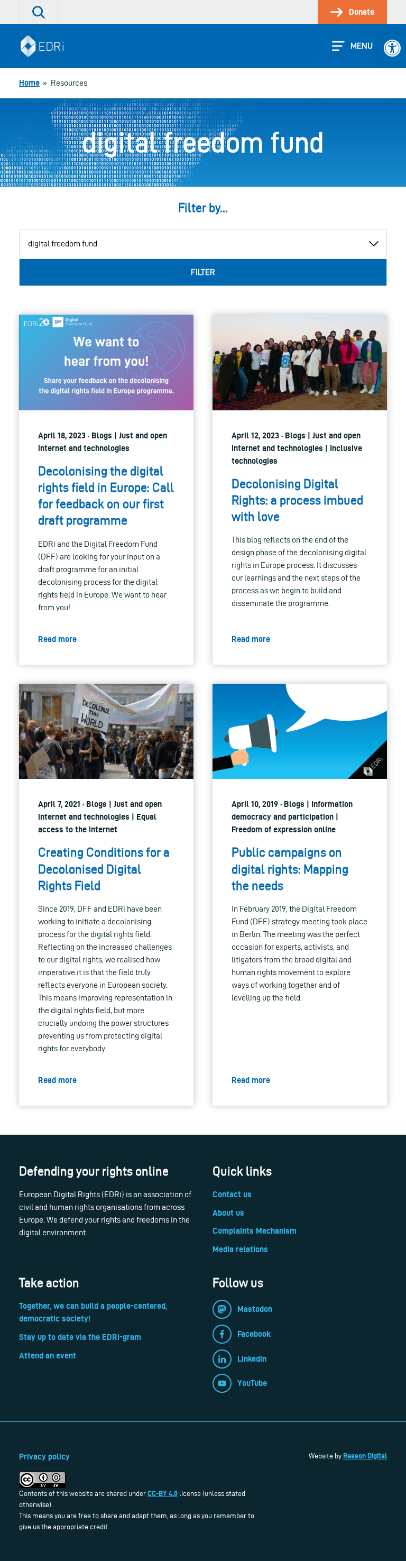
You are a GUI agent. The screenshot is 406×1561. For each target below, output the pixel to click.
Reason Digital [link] (365, 1456)
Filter (203, 272)
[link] (392, 48)
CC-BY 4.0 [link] (162, 1493)
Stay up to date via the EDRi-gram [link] (80, 1337)
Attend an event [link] (47, 1355)
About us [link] (228, 1212)
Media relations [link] (240, 1249)
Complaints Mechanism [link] (255, 1230)
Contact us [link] (232, 1194)
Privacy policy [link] (44, 1456)
